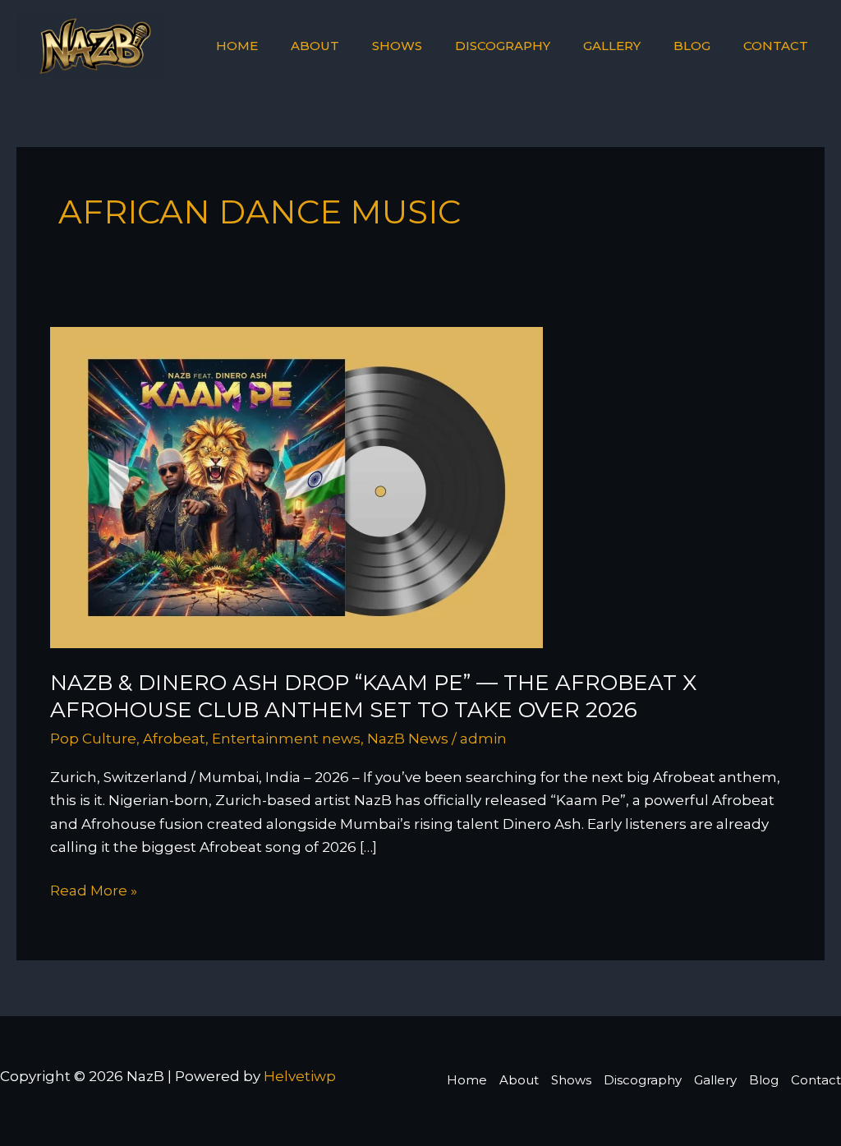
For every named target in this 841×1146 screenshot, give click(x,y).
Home (237, 45)
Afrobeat (174, 738)
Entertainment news (286, 738)
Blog (691, 45)
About (315, 45)
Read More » (93, 889)
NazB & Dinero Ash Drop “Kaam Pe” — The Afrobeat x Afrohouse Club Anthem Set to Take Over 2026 (373, 697)
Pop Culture (93, 738)
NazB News (407, 738)
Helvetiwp (300, 1076)
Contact (775, 45)
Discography (502, 45)
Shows (397, 45)
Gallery (612, 45)
